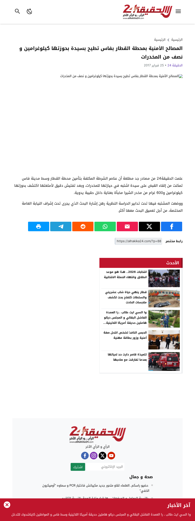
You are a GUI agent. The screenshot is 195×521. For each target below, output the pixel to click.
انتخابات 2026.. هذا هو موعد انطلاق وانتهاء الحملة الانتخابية (125, 274)
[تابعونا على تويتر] (102, 455)
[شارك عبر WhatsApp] (105, 226)
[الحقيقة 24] (97, 434)
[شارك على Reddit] (82, 226)
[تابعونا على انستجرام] (94, 455)
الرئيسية (160, 40)
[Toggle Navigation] (179, 12)
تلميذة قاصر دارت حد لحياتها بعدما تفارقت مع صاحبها (127, 357)
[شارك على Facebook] (171, 226)
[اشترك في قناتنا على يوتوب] (111, 455)
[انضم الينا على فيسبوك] (85, 455)
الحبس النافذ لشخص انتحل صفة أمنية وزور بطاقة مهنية (125, 335)
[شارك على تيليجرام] (60, 226)
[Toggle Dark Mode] (29, 12)
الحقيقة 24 (175, 65)
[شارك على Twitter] (149, 226)
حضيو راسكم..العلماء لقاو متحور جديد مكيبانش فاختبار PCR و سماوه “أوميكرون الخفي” (95, 488)
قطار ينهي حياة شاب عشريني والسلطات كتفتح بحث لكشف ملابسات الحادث (126, 297)
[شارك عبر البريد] (127, 226)
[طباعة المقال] (38, 226)
